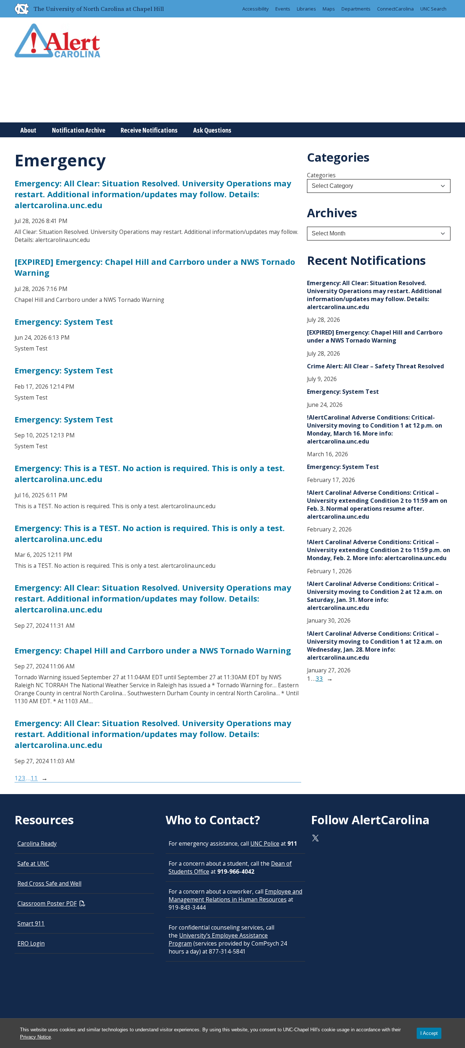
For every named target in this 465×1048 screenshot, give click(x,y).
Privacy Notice (35, 1037)
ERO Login (31, 943)
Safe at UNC (33, 863)
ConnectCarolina (395, 8)
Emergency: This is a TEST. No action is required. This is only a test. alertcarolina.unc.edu (150, 473)
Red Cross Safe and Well (49, 883)
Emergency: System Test (64, 321)
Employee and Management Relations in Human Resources (235, 895)
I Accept (429, 1033)
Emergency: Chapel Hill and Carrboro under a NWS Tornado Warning (153, 650)
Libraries (306, 8)
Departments (356, 8)
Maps (329, 8)
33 (319, 678)
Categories (321, 175)
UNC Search (433, 8)
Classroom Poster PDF (47, 903)
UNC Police (264, 843)
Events (282, 8)
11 (34, 778)
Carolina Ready (37, 843)
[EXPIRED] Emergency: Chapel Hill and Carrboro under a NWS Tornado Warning (155, 267)
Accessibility (255, 8)
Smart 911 (31, 923)
